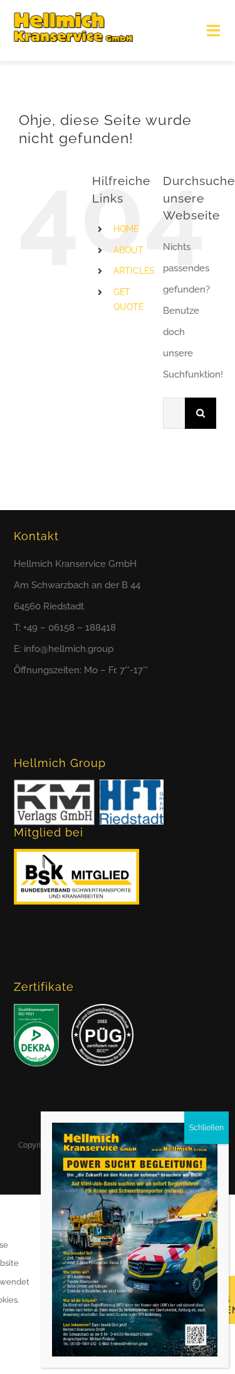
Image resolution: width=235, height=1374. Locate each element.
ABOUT (128, 250)
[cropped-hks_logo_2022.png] (73, 17)
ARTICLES (134, 271)
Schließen (206, 1127)
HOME (125, 229)
